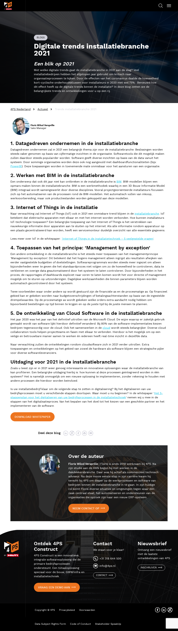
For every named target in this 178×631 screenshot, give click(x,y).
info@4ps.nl (107, 566)
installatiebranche (147, 214)
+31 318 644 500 (110, 559)
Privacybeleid (67, 610)
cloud (106, 328)
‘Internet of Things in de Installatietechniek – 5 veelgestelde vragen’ (107, 239)
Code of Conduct (80, 624)
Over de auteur (86, 456)
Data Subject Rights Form (50, 624)
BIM (119, 182)
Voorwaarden (87, 610)
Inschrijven (149, 567)
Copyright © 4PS (45, 610)
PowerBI (16, 166)
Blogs (41, 37)
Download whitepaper (32, 417)
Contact (101, 575)
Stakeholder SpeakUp (108, 624)
